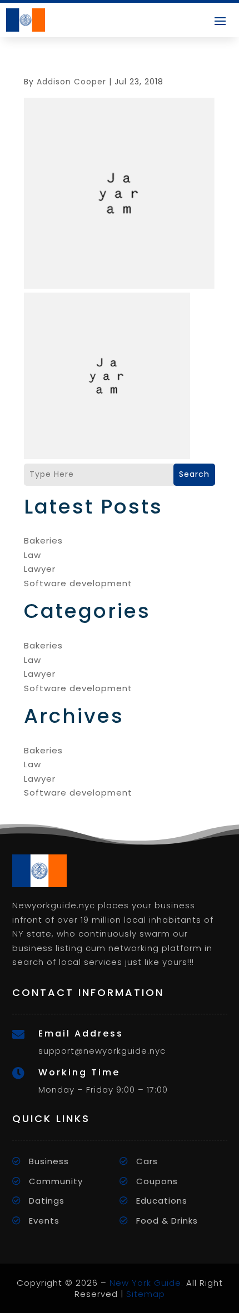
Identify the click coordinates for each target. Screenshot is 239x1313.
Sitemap (145, 1294)
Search (194, 474)
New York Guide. (146, 1283)
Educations (161, 1200)
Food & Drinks (167, 1220)
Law (32, 555)
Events (44, 1220)
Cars (147, 1161)
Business (49, 1161)
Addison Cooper (71, 81)
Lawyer (40, 569)
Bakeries (43, 540)
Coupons (157, 1181)
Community (56, 1181)
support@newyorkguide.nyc (102, 1051)
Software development (78, 583)
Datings (46, 1200)
